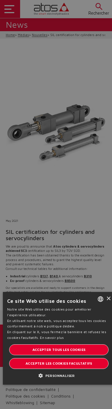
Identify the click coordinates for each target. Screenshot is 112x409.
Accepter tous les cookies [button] (59, 349)
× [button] (108, 299)
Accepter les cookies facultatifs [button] (59, 363)
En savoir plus (52, 337)
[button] (59, 375)
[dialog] (56, 204)
